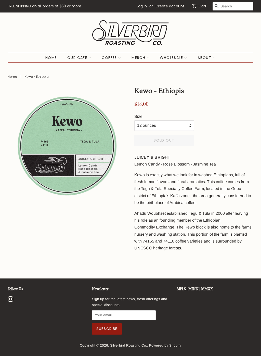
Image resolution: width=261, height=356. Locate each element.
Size (138, 116)
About (205, 57)
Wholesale (172, 57)
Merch (139, 57)
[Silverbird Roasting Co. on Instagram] (10, 300)
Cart (202, 6)
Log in (142, 6)
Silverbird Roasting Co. (128, 345)
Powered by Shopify (165, 345)
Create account (169, 6)
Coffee (110, 57)
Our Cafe (78, 57)
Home (51, 57)
